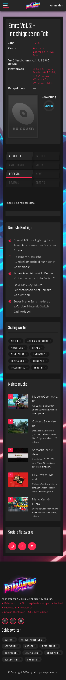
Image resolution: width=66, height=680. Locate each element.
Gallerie (41, 156)
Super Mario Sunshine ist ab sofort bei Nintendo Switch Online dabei (32, 306)
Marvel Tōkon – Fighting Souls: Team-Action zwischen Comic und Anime (36, 245)
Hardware (39, 354)
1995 (36, 43)
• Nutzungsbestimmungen (35, 603)
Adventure (17, 348)
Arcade (36, 348)
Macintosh (39, 72)
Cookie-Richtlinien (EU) (17, 611)
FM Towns (46, 69)
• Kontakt (57, 603)
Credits (40, 183)
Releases (14, 174)
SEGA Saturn (41, 76)
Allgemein (15, 156)
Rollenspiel (18, 368)
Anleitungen (16, 165)
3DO (36, 69)
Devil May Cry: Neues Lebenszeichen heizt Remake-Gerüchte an (33, 290)
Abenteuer (39, 48)
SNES (49, 83)
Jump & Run (17, 361)
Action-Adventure (37, 341)
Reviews (14, 183)
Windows (38, 83)
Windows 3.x (41, 79)
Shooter (38, 368)
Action (15, 341)
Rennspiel (38, 361)
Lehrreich (39, 51)
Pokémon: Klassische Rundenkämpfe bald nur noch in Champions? (34, 262)
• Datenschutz (10, 603)
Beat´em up (17, 354)
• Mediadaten (40, 611)
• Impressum (9, 607)
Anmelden (56, 5)
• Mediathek (25, 607)
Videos (40, 165)
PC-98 (51, 72)
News (39, 174)
